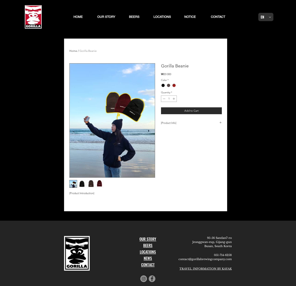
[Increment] (174, 99)
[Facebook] (152, 278)
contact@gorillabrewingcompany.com (205, 259)
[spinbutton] (169, 99)
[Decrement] (164, 99)
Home (73, 50)
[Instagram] (143, 278)
